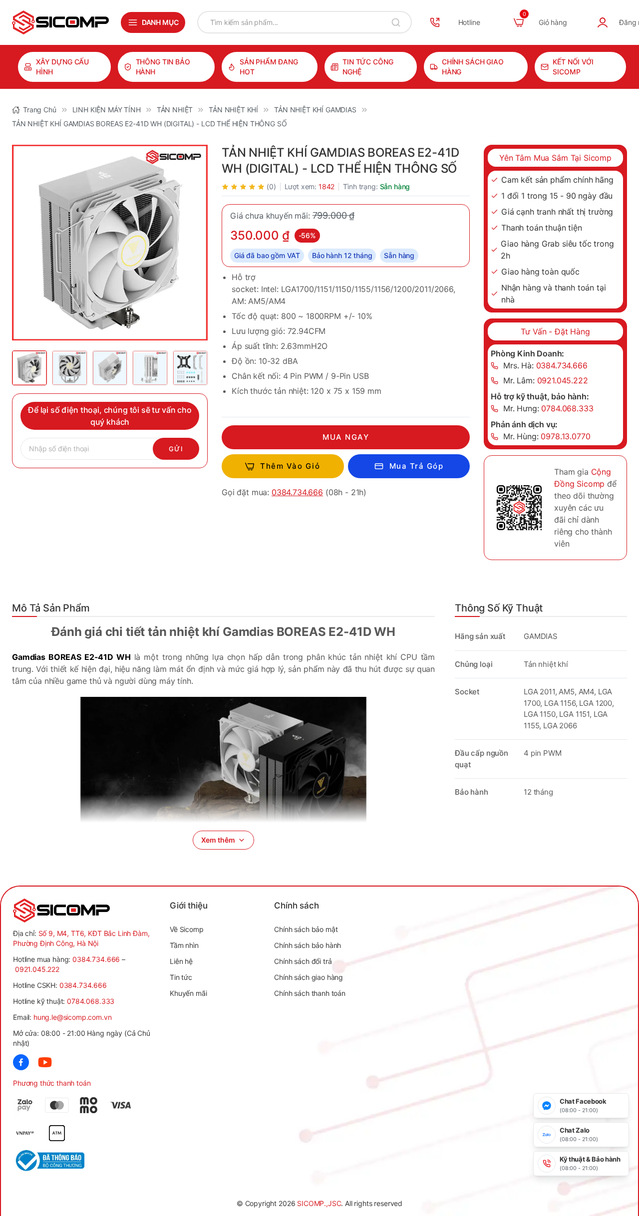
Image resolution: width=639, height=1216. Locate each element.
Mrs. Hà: (545, 365)
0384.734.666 (297, 492)
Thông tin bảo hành (163, 66)
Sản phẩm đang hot (269, 66)
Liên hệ (181, 961)
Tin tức (181, 977)
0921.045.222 (37, 969)
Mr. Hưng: (548, 408)
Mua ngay (345, 437)
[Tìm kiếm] (396, 22)
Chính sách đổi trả (302, 961)
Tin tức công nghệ (367, 66)
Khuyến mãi (188, 993)
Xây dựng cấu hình (62, 66)
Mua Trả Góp (416, 466)
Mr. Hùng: (547, 436)
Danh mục (160, 22)
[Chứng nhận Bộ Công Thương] (48, 1160)
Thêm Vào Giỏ (290, 466)
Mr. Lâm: (545, 380)
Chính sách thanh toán (309, 993)
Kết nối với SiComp (573, 66)
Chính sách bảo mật (305, 929)
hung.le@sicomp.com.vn (72, 1017)
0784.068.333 (90, 1001)
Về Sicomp (187, 929)
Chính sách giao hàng (473, 66)
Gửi (176, 449)
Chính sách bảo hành (307, 945)
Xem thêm (218, 840)
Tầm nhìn (184, 945)
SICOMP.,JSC (319, 1203)
